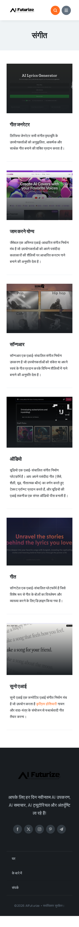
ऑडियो (16, 459)
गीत (13, 576)
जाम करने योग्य (22, 231)
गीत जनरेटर (20, 124)
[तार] (61, 829)
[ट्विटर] (28, 829)
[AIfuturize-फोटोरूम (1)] (22, 6)
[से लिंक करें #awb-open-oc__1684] (66, 10)
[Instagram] (39, 829)
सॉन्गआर (17, 344)
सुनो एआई (18, 686)
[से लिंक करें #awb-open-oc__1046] (55, 10)
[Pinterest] (50, 829)
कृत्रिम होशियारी (46, 703)
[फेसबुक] (17, 829)
